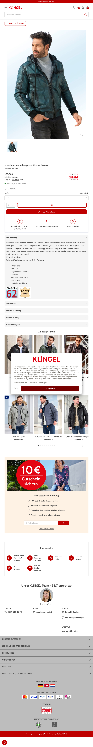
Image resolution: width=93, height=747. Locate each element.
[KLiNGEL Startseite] (15, 7)
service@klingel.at (44, 612)
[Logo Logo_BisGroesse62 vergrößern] (11, 292)
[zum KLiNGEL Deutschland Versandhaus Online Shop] (40, 685)
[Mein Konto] (74, 7)
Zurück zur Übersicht (16, 23)
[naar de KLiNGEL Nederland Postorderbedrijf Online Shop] (52, 685)
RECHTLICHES (8, 653)
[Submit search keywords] (85, 14)
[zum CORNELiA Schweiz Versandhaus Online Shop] (46, 685)
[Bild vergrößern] (81, 134)
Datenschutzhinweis (46, 529)
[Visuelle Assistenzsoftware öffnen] (53, 724)
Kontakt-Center (72, 612)
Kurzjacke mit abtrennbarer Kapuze (48, 437)
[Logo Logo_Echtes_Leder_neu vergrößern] (25, 292)
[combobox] (46, 14)
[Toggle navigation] (6, 7)
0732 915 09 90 (15, 612)
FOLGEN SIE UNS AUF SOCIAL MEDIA (17, 674)
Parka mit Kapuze (18, 437)
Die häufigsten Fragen (74, 617)
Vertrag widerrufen (70, 631)
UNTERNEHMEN (8, 660)
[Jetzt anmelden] (63, 523)
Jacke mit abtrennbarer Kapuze (78, 437)
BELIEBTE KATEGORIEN (11, 639)
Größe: (7, 193)
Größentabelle (83, 193)
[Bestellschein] (83, 7)
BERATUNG (6, 667)
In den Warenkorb (48, 212)
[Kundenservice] (4, 742)
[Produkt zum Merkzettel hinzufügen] (52, 205)
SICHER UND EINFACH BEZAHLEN (16, 646)
